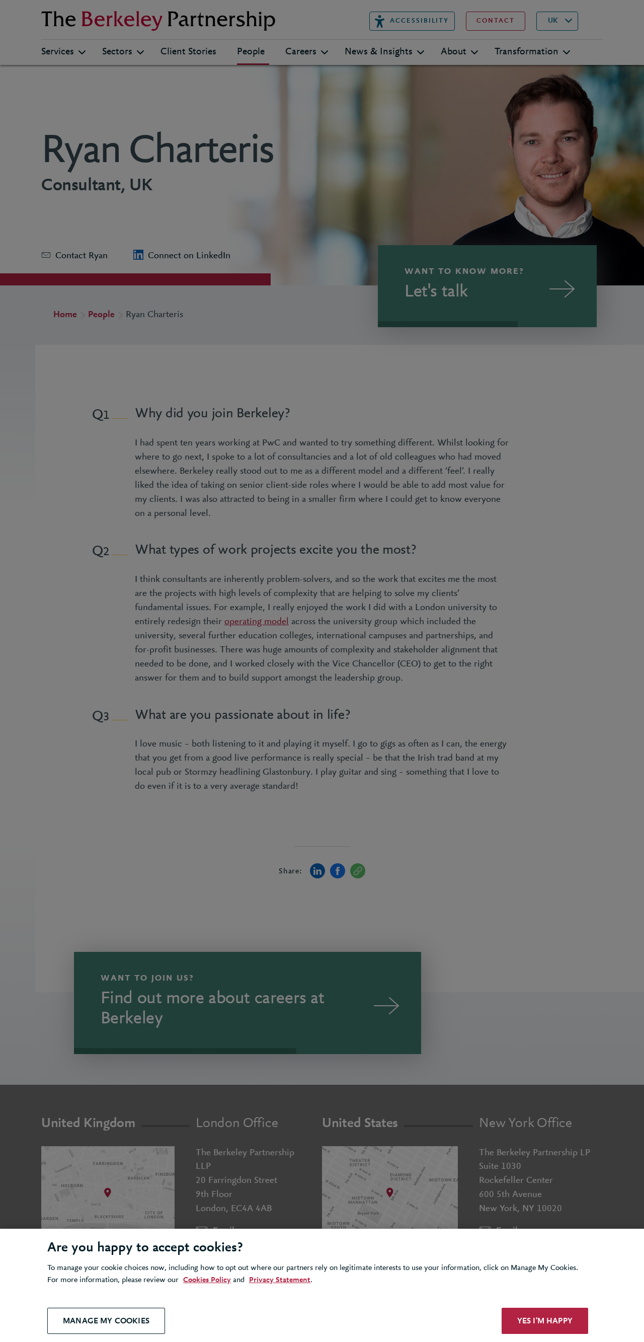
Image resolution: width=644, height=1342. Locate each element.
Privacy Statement (279, 1280)
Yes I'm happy (545, 1320)
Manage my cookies (106, 1320)
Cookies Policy (207, 1280)
